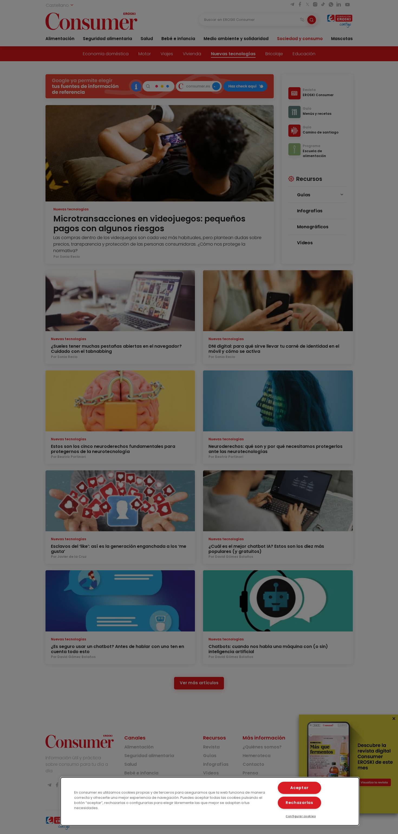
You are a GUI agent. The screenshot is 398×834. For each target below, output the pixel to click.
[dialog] (210, 801)
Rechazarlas (299, 802)
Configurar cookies (301, 816)
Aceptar (299, 787)
